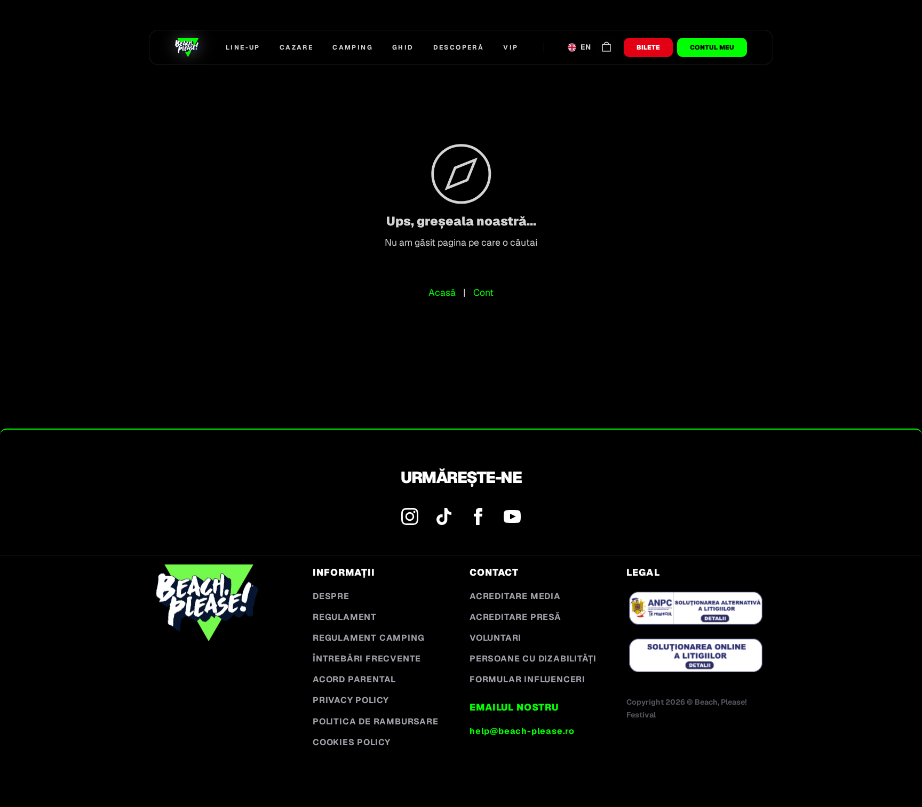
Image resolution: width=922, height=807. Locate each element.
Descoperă (458, 47)
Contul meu (712, 47)
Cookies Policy (352, 742)
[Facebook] (478, 519)
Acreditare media (515, 596)
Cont (483, 292)
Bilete (648, 47)
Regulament (345, 617)
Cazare (296, 47)
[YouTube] (512, 519)
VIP (510, 47)
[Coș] (606, 48)
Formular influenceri (527, 679)
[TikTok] (443, 519)
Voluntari (495, 637)
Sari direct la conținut (64, 27)
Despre (331, 596)
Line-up (243, 47)
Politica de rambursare (376, 721)
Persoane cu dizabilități (533, 658)
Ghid (403, 47)
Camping (352, 47)
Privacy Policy (351, 700)
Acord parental (354, 679)
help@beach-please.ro (522, 731)
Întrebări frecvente (367, 658)
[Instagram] (409, 519)
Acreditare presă (515, 617)
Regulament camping (368, 637)
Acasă (442, 292)
